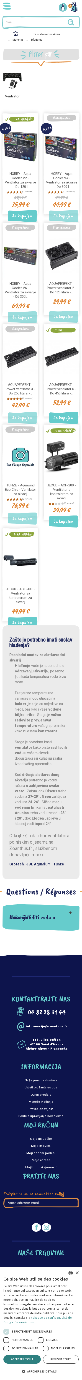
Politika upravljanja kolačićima (40, 1116)
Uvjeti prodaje (41, 1094)
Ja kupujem (22, 216)
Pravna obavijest (41, 1109)
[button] (41, 1371)
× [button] (77, 1273)
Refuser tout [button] (61, 1359)
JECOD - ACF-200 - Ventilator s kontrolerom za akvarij (61, 491)
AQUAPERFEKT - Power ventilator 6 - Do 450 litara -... (61, 389)
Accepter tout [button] (22, 1359)
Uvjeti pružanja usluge (41, 1087)
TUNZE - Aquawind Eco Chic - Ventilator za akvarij (20, 489)
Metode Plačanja (41, 1101)
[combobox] (70, 1273)
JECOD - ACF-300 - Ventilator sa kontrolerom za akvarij (20, 595)
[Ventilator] (12, 80)
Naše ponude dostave (41, 1080)
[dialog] (41, 1323)
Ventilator (12, 96)
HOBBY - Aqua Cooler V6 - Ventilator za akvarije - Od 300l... (20, 290)
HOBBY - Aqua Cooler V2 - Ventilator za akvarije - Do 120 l (20, 180)
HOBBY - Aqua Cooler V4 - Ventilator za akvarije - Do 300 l (61, 180)
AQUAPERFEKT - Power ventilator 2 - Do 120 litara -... (61, 288)
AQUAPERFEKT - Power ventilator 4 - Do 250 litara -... (20, 389)
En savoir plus (24, 1322)
